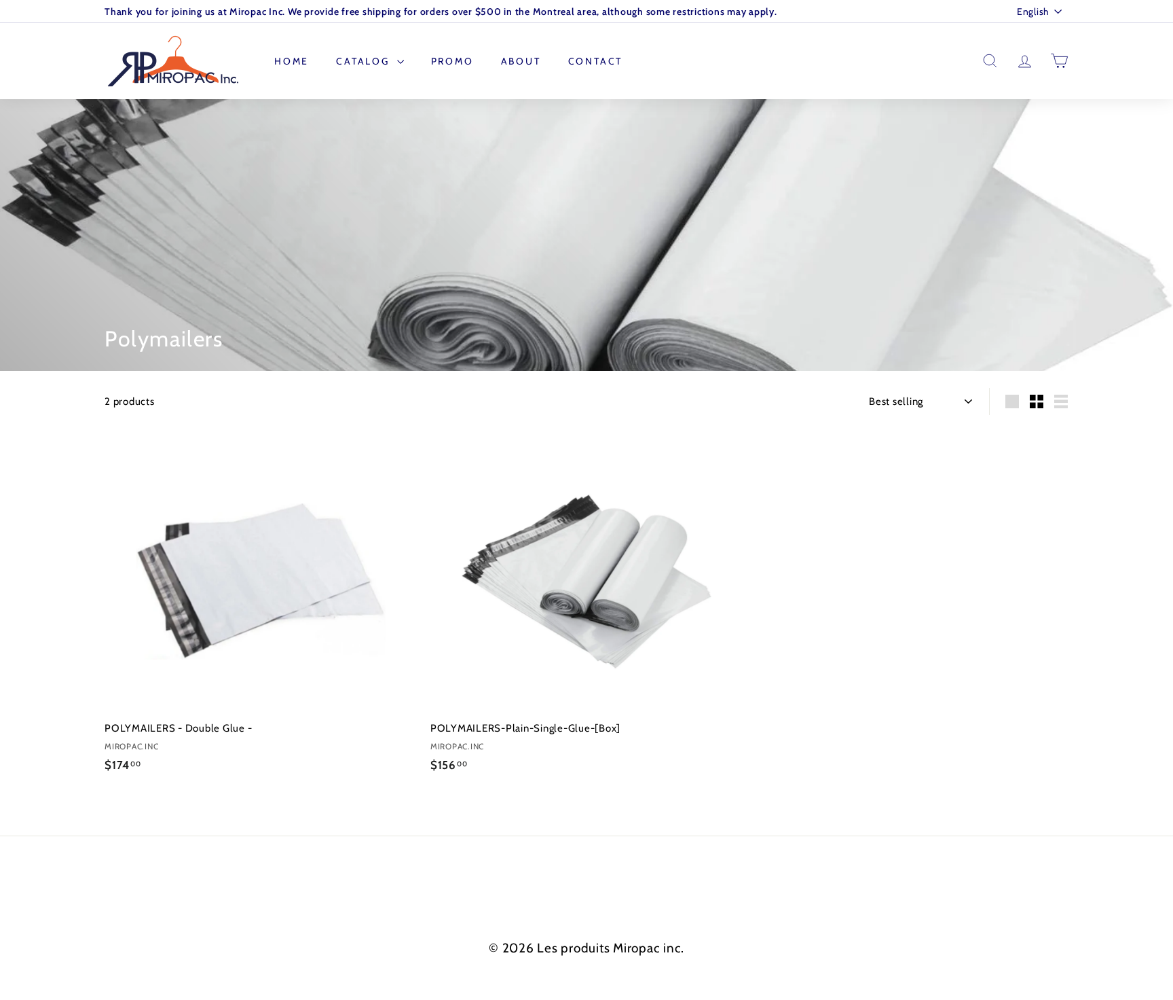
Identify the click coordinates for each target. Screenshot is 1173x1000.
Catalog (364, 61)
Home (291, 61)
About (521, 61)
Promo (452, 61)
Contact (595, 61)
